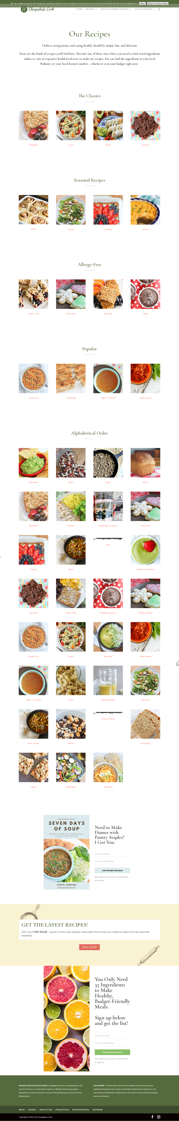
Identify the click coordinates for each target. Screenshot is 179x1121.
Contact (32, 1109)
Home (79, 9)
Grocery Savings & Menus (115, 9)
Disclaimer (105, 1096)
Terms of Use (45, 1109)
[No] (175, 3)
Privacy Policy (62, 1109)
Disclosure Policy (80, 1109)
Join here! (89, 947)
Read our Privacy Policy (157, 3)
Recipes (90, 9)
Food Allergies (143, 9)
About (22, 1109)
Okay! (142, 3)
